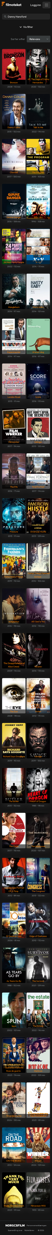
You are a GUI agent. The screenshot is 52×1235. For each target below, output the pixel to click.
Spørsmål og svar (15, 1230)
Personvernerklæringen (36, 1225)
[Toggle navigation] (46, 5)
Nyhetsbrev (29, 1230)
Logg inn (35, 5)
